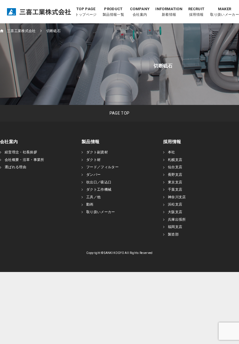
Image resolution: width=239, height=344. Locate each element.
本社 (171, 152)
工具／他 (93, 197)
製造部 (173, 234)
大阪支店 (175, 212)
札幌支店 (175, 160)
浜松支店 (175, 204)
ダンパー (93, 175)
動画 (90, 204)
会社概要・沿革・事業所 (24, 160)
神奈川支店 (177, 197)
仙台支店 (175, 167)
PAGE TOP (120, 113)
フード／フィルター (102, 167)
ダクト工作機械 (98, 189)
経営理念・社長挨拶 (21, 152)
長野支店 (175, 175)
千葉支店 (175, 189)
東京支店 (175, 182)
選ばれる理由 (15, 167)
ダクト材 (93, 160)
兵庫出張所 (177, 219)
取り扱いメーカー (100, 212)
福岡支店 (175, 227)
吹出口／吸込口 (98, 182)
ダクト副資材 (97, 152)
